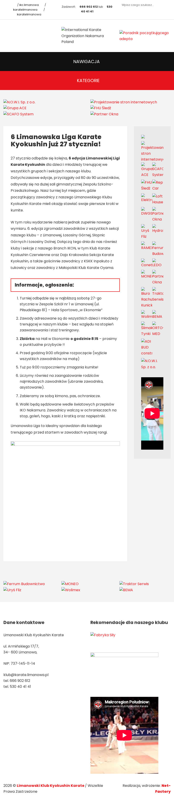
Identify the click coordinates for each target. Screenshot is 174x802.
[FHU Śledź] (100, 108)
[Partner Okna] (104, 114)
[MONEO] (146, 274)
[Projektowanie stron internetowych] (123, 101)
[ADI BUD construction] (146, 347)
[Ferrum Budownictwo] (157, 248)
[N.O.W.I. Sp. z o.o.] (19, 101)
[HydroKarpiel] (157, 228)
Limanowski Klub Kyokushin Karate (51, 785)
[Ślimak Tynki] (146, 329)
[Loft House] (157, 199)
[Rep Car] (157, 185)
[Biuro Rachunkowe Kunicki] (146, 297)
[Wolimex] (146, 314)
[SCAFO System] (18, 114)
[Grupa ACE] (15, 108)
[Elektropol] (146, 197)
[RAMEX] (146, 245)
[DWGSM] (146, 211)
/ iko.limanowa (28, 5)
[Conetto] (146, 263)
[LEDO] (157, 263)
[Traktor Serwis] (157, 294)
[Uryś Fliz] (146, 231)
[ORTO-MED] (157, 329)
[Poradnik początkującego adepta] (145, 35)
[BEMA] (157, 314)
